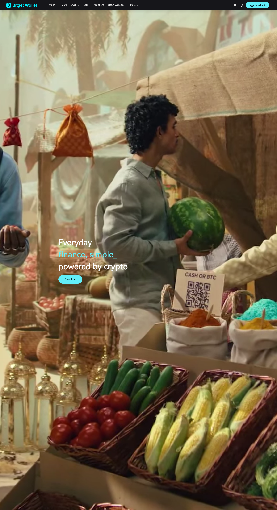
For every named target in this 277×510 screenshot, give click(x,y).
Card (64, 5)
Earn (86, 5)
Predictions (98, 5)
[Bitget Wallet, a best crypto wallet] (25, 5)
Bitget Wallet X (116, 5)
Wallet (52, 5)
